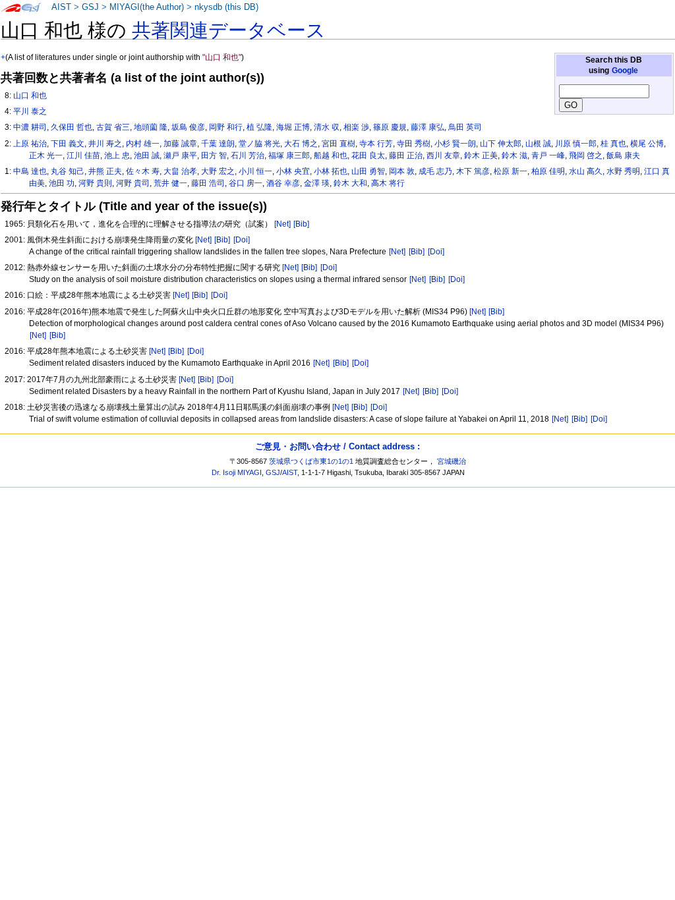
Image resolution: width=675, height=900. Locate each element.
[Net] (282, 224)
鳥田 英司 (465, 127)
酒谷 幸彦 (283, 183)
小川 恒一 (255, 171)
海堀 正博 (293, 127)
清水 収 (326, 127)
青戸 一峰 (548, 155)
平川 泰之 (30, 111)
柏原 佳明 (548, 171)
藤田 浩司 (208, 183)
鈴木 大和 (350, 183)
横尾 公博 (647, 143)
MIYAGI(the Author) (146, 7)
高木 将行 (388, 183)
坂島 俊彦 (188, 127)
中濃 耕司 (30, 127)
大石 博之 (301, 143)
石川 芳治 (247, 155)
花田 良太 (368, 155)
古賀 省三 (113, 127)
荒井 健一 (170, 183)
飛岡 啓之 (585, 155)
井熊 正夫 (105, 171)
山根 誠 (538, 143)
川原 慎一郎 (576, 143)
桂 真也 (613, 143)
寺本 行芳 (376, 143)
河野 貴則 (95, 183)
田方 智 (214, 155)
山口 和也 (30, 95)
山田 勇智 (368, 171)
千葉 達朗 (218, 143)
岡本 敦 (402, 171)
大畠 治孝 (180, 171)
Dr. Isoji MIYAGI (237, 472)
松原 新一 (510, 171)
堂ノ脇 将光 (259, 143)
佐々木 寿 (143, 171)
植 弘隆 (259, 127)
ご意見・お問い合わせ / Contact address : (337, 446)
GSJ (90, 7)
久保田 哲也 (71, 127)
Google (625, 70)
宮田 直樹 (338, 143)
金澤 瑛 (317, 183)
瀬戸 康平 (180, 155)
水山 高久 (585, 171)
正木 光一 (46, 155)
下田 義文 (67, 143)
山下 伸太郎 (500, 143)
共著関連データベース (229, 30)
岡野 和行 (226, 127)
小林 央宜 (293, 171)
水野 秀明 (623, 171)
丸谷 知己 (67, 171)
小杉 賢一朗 (455, 143)
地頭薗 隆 (150, 127)
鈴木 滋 (514, 155)
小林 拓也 (330, 171)
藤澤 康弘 (427, 127)
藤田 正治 (406, 155)
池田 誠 (147, 155)
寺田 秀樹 (413, 143)
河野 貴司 (133, 183)
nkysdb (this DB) (226, 7)
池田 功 (61, 183)
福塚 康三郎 (289, 155)
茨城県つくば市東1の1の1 (311, 461)
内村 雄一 (143, 143)
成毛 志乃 (435, 171)
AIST (61, 7)
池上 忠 (117, 155)
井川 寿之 (105, 143)
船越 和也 (330, 155)
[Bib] (301, 224)
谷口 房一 (245, 183)
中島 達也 (30, 171)
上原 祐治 (30, 143)
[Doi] (241, 239)
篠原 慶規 (390, 127)
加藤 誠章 (180, 143)
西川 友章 (443, 155)
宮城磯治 (451, 461)
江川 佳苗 (83, 155)
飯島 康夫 (623, 155)
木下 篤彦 (473, 171)
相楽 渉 (356, 127)
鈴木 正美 (481, 155)
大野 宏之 (218, 171)
